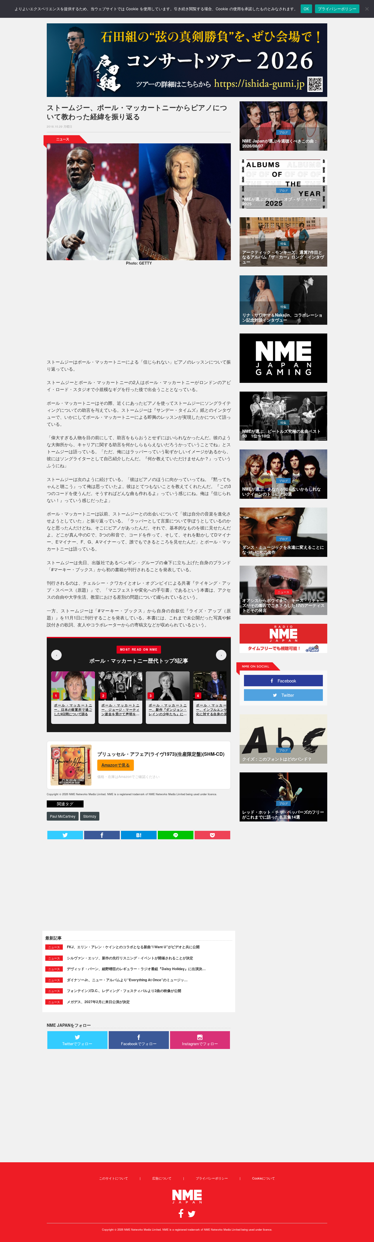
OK (306, 8)
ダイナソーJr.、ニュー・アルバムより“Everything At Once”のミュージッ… (127, 979)
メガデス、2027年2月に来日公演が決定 (98, 1001)
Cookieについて (263, 1178)
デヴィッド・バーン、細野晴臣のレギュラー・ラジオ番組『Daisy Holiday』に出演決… (136, 968)
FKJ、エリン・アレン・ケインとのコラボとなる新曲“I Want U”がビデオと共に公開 (133, 946)
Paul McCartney (62, 816)
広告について (162, 1178)
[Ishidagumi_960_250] (187, 60)
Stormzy (89, 816)
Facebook (284, 681)
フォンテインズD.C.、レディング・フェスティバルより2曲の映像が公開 (124, 990)
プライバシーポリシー (212, 1178)
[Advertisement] (139, 313)
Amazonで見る (115, 765)
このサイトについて (113, 1178)
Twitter (285, 695)
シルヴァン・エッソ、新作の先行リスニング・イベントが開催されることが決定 (130, 957)
